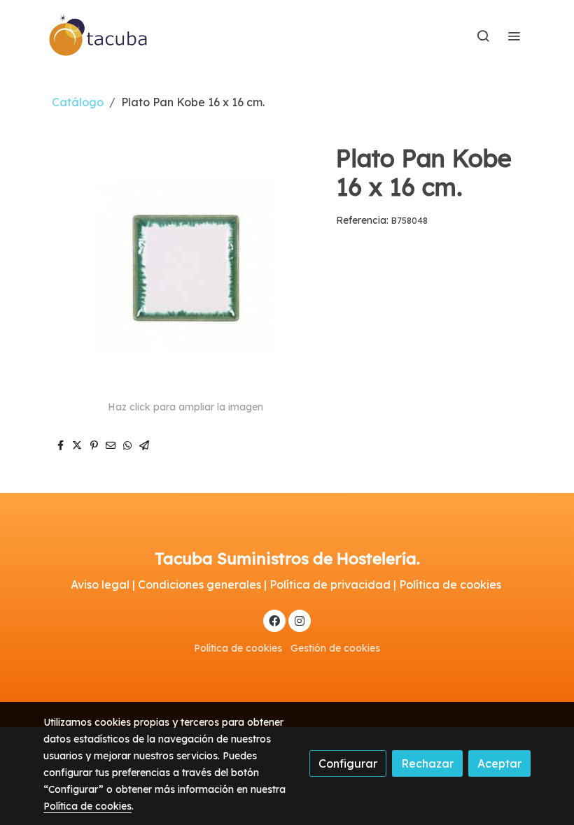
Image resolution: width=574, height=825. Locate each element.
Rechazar (427, 763)
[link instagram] (299, 620)
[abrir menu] (514, 36)
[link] (98, 35)
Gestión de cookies (335, 648)
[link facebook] (274, 620)
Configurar (347, 763)
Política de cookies (238, 648)
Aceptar (499, 763)
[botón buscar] (483, 36)
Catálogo (78, 102)
